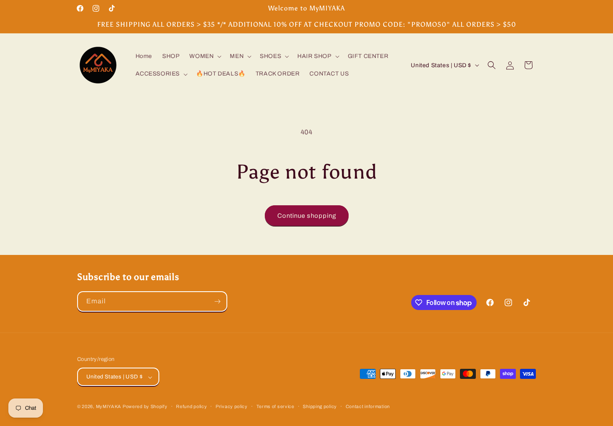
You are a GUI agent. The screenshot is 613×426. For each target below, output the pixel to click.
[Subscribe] (217, 301)
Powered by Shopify (145, 406)
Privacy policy (232, 406)
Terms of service (275, 406)
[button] (204, 56)
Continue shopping (306, 215)
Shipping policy (320, 406)
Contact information (368, 406)
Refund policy (191, 406)
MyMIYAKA (108, 406)
